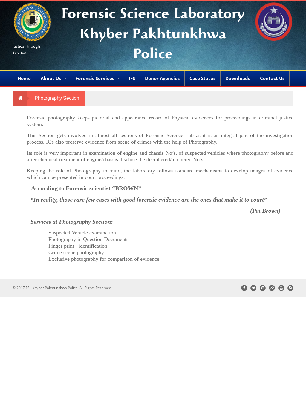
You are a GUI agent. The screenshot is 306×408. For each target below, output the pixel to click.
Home (24, 78)
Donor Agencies (162, 78)
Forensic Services (95, 78)
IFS (132, 78)
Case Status (202, 78)
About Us (51, 78)
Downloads (237, 78)
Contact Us (272, 78)
